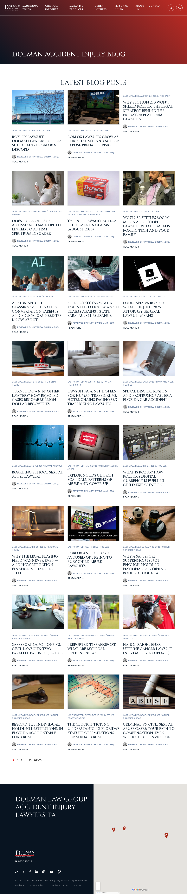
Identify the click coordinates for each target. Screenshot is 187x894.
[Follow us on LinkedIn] (36, 871)
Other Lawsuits (101, 7)
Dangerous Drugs (30, 7)
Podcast (165, 96)
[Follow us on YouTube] (51, 871)
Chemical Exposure (51, 7)
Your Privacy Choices (58, 885)
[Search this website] (171, 8)
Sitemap (77, 885)
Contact (155, 5)
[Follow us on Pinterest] (59, 871)
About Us (140, 7)
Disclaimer (20, 885)
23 (30, 760)
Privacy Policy (36, 885)
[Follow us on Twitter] (23, 871)
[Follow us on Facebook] (30, 871)
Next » (38, 760)
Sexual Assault (53, 466)
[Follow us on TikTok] (16, 871)
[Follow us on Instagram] (43, 871)
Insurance (107, 296)
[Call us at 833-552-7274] (179, 8)
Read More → (20, 161)
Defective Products (76, 7)
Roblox (50, 130)
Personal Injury (121, 7)
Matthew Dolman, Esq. (45, 157)
